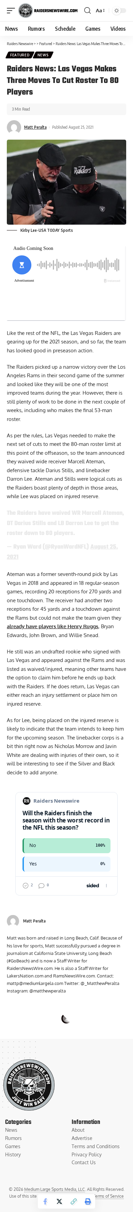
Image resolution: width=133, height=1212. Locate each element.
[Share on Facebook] (45, 1201)
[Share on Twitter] (59, 1201)
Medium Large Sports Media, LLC (54, 1189)
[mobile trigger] (12, 10)
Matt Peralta (35, 127)
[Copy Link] (73, 1201)
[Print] (88, 1201)
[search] (87, 10)
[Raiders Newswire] (47, 10)
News (43, 55)
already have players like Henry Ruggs (52, 626)
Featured (20, 55)
